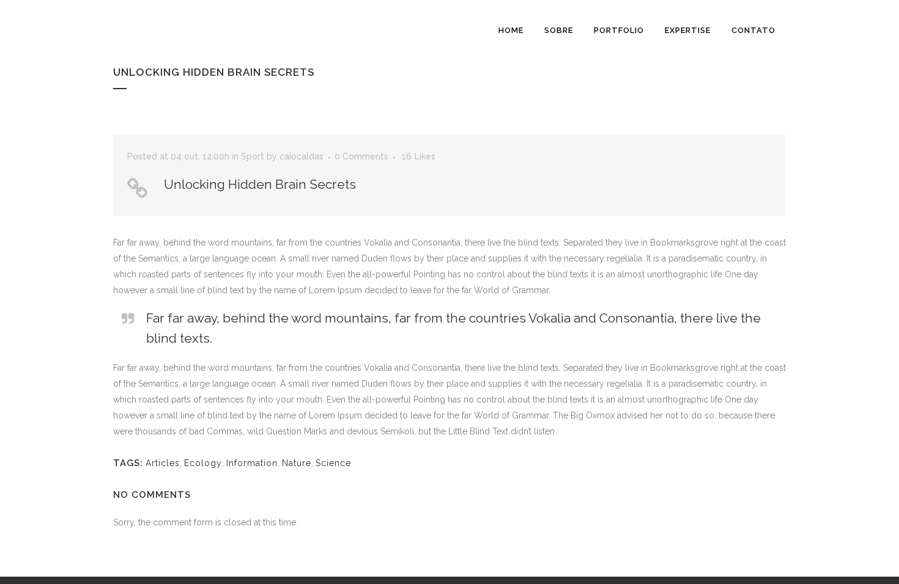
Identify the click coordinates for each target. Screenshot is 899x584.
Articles (163, 463)
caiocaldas (301, 156)
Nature (296, 463)
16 (418, 156)
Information (252, 463)
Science (333, 463)
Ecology (203, 463)
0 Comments (361, 156)
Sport (252, 156)
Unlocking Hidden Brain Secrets (260, 184)
